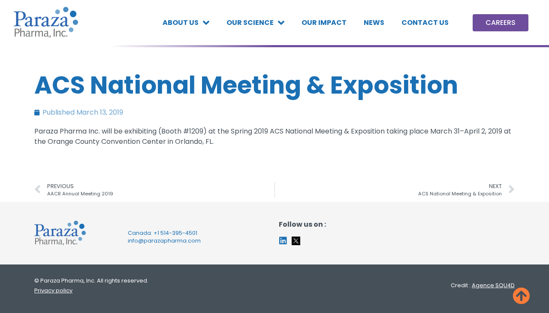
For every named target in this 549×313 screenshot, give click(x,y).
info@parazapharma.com (164, 240)
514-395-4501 (178, 233)
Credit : (483, 285)
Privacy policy (53, 290)
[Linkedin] (283, 241)
